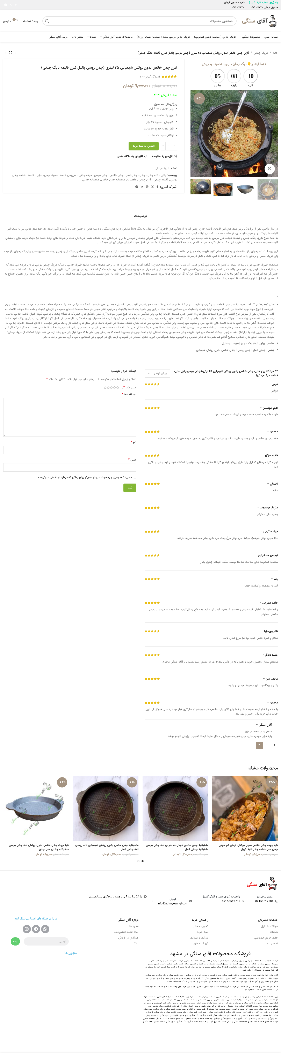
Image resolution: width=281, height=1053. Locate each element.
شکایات (274, 932)
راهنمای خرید (200, 920)
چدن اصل (131, 175)
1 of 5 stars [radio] (117, 387)
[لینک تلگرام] (5, 5)
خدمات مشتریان (268, 920)
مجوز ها (133, 926)
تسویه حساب (200, 926)
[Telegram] (36, 929)
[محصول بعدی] (5, 52)
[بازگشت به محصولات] (10, 52)
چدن (142, 175)
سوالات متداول (269, 926)
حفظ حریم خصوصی (266, 937)
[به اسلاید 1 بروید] (143, 861)
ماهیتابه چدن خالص (113, 179)
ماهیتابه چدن (214, 981)
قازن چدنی (144, 179)
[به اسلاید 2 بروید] (138, 861)
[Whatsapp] (45, 929)
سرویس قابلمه (68, 175)
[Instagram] (27, 929)
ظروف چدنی (261, 53)
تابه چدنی (192, 981)
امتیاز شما (129, 387)
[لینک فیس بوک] (157, 187)
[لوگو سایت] (259, 20)
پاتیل (163, 175)
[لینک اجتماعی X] (152, 187)
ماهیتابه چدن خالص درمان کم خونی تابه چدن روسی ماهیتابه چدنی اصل (177, 847)
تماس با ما (272, 943)
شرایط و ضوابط (199, 937)
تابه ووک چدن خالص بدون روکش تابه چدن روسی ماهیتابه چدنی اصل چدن (39, 847)
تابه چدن (152, 175)
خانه (275, 53)
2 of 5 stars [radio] (114, 387)
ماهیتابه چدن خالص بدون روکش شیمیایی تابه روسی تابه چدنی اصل (106, 847)
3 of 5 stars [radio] (111, 387)
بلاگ (135, 943)
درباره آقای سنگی (128, 920)
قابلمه (31, 175)
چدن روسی (100, 175)
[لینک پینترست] (147, 187)
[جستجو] (47, 21)
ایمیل (132, 459)
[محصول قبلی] (15, 52)
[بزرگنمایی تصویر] (270, 169)
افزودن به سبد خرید (143, 146)
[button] (273, 189)
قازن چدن (203, 981)
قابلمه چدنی (161, 179)
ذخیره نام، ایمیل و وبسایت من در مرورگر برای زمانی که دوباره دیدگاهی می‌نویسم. (84, 477)
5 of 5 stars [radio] (105, 387)
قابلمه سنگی (206, 1015)
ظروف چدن (51, 175)
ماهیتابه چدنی (90, 179)
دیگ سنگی (162, 975)
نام (133, 442)
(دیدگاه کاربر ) (150, 76)
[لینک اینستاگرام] (15, 5)
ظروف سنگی (188, 1006)
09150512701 (257, 7)
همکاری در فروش (128, 937)
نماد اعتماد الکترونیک (126, 932)
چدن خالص (116, 175)
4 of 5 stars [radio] (108, 387)
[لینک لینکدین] (141, 187)
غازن (39, 175)
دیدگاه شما (129, 394)
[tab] (140, 214)
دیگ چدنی (85, 175)
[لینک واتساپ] (10, 5)
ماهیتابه (131, 179)
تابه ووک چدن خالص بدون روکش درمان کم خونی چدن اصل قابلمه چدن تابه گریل (248, 847)
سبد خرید (202, 932)
